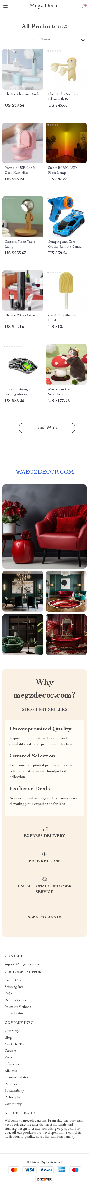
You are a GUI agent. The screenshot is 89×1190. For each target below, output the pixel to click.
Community (13, 1104)
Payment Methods (18, 1007)
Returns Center (15, 1000)
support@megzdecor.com (23, 964)
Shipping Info (14, 987)
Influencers (13, 1064)
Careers (10, 1051)
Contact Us (13, 980)
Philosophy (13, 1097)
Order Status (14, 1013)
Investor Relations (18, 1077)
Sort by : (30, 39)
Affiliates (11, 1071)
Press (9, 1057)
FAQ (8, 993)
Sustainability (14, 1091)
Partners (11, 1084)
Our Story (12, 1031)
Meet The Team (16, 1044)
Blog (8, 1038)
